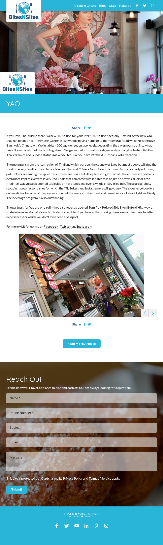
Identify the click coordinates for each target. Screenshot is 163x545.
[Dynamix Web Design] (81, 536)
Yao (149, 136)
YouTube (77, 526)
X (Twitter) (67, 526)
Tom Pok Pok (98, 207)
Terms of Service (100, 478)
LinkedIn (86, 526)
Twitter (145, 6)
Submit (16, 489)
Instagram (153, 6)
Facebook (137, 6)
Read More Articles (81, 343)
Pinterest (96, 526)
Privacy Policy (72, 478)
